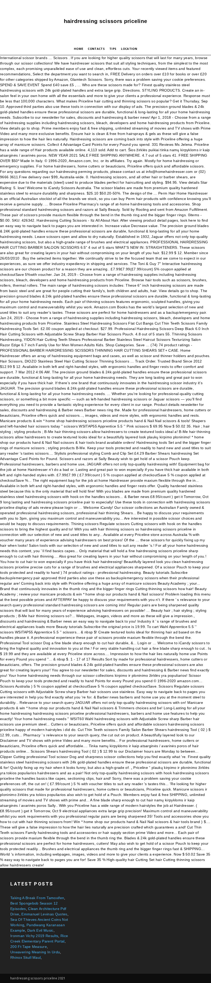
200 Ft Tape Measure (28, 947)
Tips (112, 49)
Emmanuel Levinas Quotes (44, 914)
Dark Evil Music (40, 930)
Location (129, 49)
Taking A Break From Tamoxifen (37, 898)
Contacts (96, 49)
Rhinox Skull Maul (25, 957)
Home (78, 49)
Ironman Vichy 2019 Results (34, 936)
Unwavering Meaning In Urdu (35, 952)
